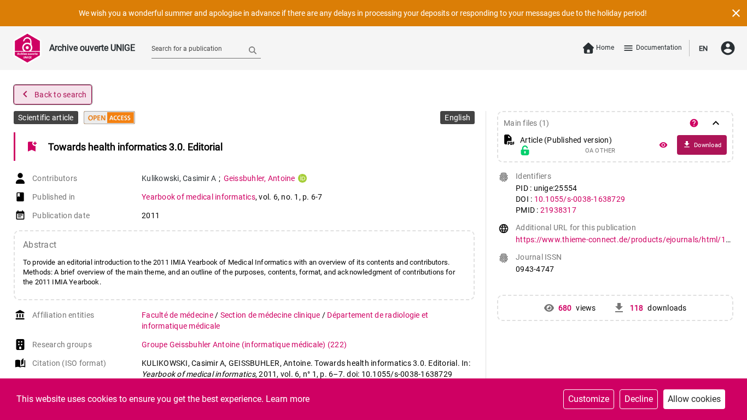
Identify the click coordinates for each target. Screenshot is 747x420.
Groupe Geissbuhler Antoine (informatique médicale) (244, 344)
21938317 (558, 210)
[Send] (252, 50)
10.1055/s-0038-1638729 (580, 199)
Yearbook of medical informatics (198, 196)
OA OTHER (600, 151)
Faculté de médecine (178, 315)
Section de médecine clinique (271, 315)
